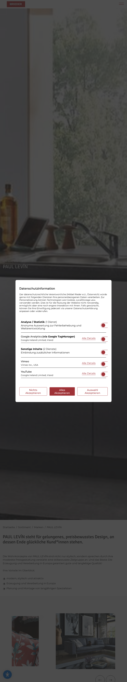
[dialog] (63, 341)
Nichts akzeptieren (33, 391)
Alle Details (89, 338)
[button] (103, 325)
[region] (63, 350)
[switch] (103, 324)
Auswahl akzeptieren (92, 391)
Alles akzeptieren (62, 391)
